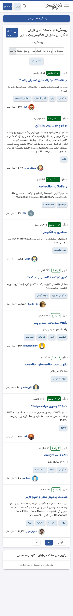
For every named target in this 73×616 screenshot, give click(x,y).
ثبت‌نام (7, 6)
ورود (17, 6)
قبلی (60, 542)
